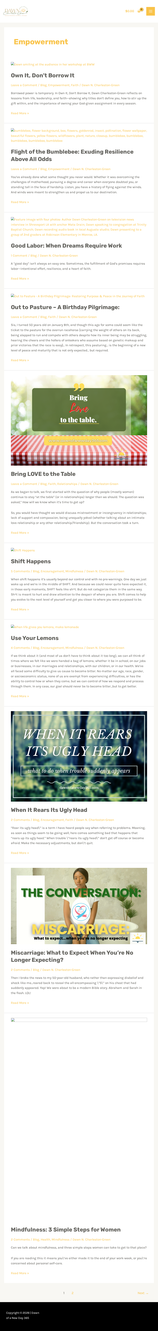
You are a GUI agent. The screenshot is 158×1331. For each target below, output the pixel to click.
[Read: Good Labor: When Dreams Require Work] (79, 227)
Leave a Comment (24, 85)
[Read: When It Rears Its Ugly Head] (79, 756)
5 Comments (20, 571)
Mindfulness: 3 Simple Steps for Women (66, 1229)
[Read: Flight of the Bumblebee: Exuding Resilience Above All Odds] (79, 135)
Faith (75, 85)
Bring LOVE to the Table (43, 474)
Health (45, 1239)
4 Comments (20, 648)
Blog (43, 85)
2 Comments (20, 820)
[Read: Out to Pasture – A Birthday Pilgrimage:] (78, 296)
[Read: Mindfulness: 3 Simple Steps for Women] (79, 1119)
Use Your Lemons (35, 638)
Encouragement (52, 571)
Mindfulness (74, 571)
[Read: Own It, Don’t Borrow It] (53, 64)
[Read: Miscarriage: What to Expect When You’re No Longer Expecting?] (79, 906)
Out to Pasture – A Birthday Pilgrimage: (65, 307)
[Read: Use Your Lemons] (45, 627)
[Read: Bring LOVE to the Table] (79, 420)
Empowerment (59, 85)
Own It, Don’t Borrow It (42, 75)
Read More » (20, 113)
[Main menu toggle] (150, 11)
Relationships (67, 484)
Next (143, 1293)
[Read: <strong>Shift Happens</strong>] (23, 550)
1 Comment (19, 255)
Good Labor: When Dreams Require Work (66, 245)
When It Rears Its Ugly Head (49, 810)
